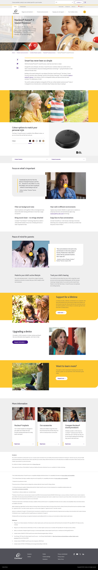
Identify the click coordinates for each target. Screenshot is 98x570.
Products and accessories (42, 12)
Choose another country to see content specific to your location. (27, 2)
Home (15, 6)
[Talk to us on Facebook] (74, 554)
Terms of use (61, 559)
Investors (29, 554)
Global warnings (46, 556)
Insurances (45, 559)
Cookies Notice (5, 567)
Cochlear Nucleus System (35, 52)
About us (73, 6)
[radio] (30, 141)
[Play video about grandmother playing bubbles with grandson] (49, 106)
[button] (17, 59)
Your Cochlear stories (73, 12)
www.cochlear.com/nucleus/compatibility (20, 489)
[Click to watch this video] (65, 185)
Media (44, 554)
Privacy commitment (62, 554)
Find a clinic (61, 6)
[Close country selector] (85, 2)
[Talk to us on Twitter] (80, 554)
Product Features (18, 159)
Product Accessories (56, 159)
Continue (79, 2)
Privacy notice (61, 556)
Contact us (67, 6)
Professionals (23, 6)
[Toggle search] (84, 12)
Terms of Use (35, 464)
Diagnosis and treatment (27, 12)
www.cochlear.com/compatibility (68, 475)
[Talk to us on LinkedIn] (83, 554)
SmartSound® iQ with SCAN (57, 213)
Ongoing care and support (58, 12)
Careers (29, 556)
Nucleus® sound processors (49, 52)
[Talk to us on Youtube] (77, 554)
